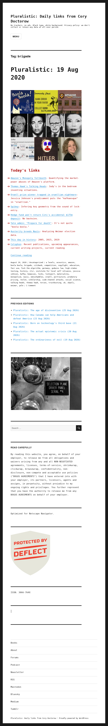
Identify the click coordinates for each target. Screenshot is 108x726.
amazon (71, 262)
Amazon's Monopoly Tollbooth (28, 178)
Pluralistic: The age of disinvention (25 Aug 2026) (46, 310)
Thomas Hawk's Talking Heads (28, 186)
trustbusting (55, 283)
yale (21, 286)
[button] (46, 383)
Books (14, 643)
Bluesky (15, 694)
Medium (15, 701)
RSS (13, 679)
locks (40, 274)
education (74, 265)
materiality (63, 274)
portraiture (59, 277)
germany (46, 268)
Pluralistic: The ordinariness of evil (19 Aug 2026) (46, 340)
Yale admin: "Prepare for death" (31, 223)
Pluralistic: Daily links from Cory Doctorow (33, 718)
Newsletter (17, 672)
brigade (28, 265)
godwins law (57, 268)
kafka (22, 274)
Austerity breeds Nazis (25, 231)
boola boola (16, 265)
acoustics (61, 262)
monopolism (16, 277)
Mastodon (16, 687)
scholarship (34, 280)
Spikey (15, 206)
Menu (16, 36)
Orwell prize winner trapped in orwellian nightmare (44, 194)
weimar (14, 286)
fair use (15, 268)
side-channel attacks (52, 280)
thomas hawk (32, 283)
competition (50, 265)
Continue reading (21, 255)
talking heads (17, 283)
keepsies (32, 274)
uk (64, 283)
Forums (15, 657)
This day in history (23, 239)
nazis (26, 277)
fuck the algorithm (30, 268)
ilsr (32, 271)
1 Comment (31, 286)
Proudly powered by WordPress (74, 718)
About (14, 650)
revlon (23, 280)
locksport (50, 274)
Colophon (16, 244)
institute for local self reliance (53, 271)
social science (72, 280)
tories (43, 283)
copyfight (63, 265)
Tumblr (15, 709)
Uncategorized (36, 262)
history (24, 271)
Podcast (15, 665)
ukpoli (71, 283)
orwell (48, 277)
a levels (50, 262)
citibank (38, 265)
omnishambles (37, 277)
